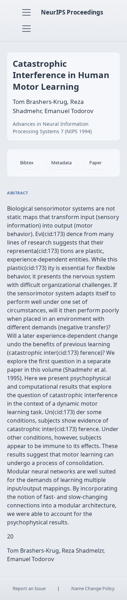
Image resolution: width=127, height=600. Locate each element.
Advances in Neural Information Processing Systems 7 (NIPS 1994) (52, 127)
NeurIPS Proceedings (72, 12)
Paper (95, 162)
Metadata (61, 162)
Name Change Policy (93, 588)
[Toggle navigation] (26, 12)
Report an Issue (29, 588)
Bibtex (27, 162)
